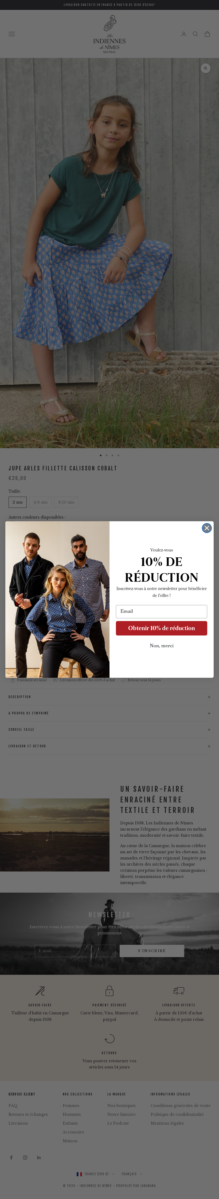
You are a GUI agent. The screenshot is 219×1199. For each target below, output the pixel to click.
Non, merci (162, 646)
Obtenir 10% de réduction (161, 628)
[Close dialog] (207, 528)
